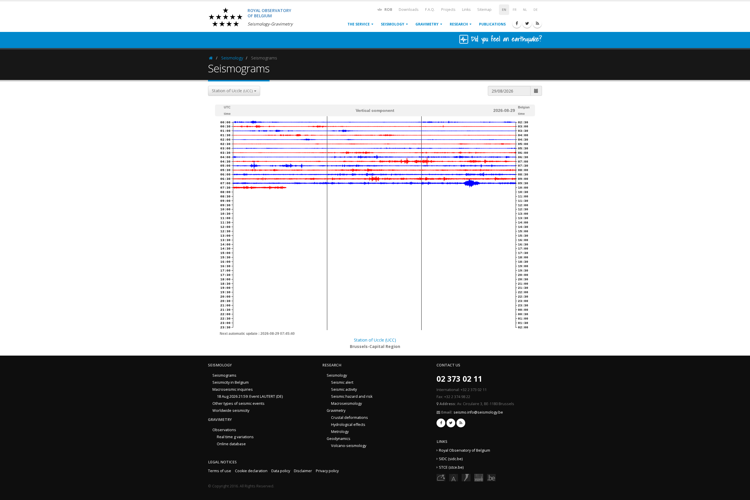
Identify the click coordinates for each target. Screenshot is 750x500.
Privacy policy (327, 470)
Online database (231, 443)
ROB (387, 9)
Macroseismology (346, 403)
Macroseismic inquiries (232, 389)
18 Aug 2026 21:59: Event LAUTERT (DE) (250, 396)
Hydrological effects (348, 424)
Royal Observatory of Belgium (464, 450)
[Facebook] (516, 23)
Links (466, 9)
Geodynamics (338, 438)
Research (459, 24)
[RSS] (537, 23)
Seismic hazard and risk (351, 396)
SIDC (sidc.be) (451, 458)
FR (515, 10)
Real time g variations (235, 436)
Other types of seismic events (238, 403)
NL (525, 10)
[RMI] (466, 477)
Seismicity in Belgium (230, 382)
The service (358, 24)
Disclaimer (303, 470)
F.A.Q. (430, 9)
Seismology (392, 24)
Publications (492, 24)
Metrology (340, 431)
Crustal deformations (349, 417)
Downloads (409, 9)
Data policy (280, 470)
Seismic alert (342, 382)
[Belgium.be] (491, 477)
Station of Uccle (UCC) (375, 340)
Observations (224, 429)
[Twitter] (527, 23)
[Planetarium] (441, 477)
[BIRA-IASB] (453, 477)
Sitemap (484, 9)
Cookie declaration (251, 470)
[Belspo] (478, 477)
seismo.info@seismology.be (478, 412)
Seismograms (224, 375)
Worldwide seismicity (230, 410)
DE (535, 10)
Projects (448, 9)
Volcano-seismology (348, 445)
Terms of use (219, 470)
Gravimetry (427, 24)
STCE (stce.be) (451, 467)
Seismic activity (344, 389)
